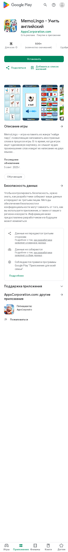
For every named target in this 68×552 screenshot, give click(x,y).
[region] (34, 45)
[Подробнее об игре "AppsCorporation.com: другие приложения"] (62, 294)
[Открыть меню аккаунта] (62, 5)
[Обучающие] (14, 176)
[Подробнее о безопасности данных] (16, 275)
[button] (16, 47)
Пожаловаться (16, 319)
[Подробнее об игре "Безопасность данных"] (62, 186)
